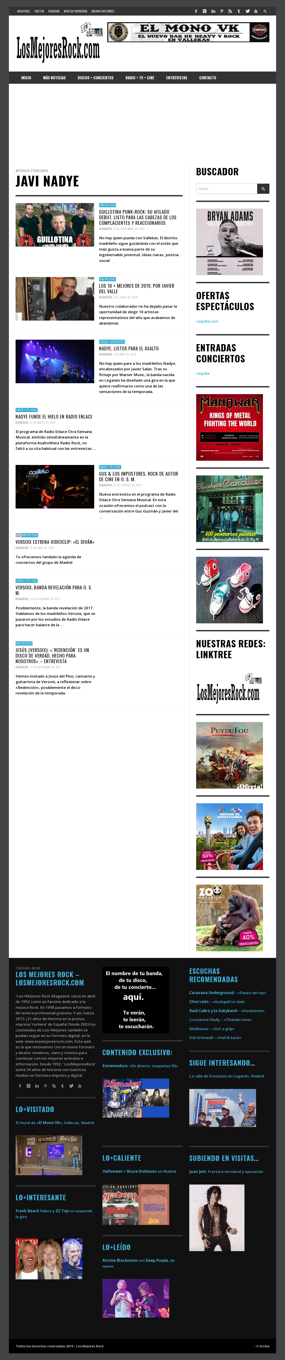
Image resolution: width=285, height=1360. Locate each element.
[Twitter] (247, 11)
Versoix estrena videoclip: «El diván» (55, 541)
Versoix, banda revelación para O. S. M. (54, 590)
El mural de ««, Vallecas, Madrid (55, 1122)
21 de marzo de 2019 (43, 422)
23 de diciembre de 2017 (45, 599)
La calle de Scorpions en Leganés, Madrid (227, 1076)
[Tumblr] (239, 11)
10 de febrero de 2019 (127, 485)
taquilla (203, 373)
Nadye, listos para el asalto (129, 348)
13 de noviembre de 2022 (129, 229)
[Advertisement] (142, 125)
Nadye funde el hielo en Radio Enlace (54, 416)
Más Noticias (107, 205)
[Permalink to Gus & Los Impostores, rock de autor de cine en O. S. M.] (55, 486)
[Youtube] (256, 11)
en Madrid (139, 1171)
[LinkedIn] (213, 11)
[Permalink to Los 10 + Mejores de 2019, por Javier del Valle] (55, 298)
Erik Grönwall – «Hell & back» (215, 1037)
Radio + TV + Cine (26, 410)
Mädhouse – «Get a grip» (212, 1028)
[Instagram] (204, 11)
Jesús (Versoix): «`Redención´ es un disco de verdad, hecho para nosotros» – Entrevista (52, 655)
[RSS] (230, 11)
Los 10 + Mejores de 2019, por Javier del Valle (136, 288)
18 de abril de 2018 (42, 547)
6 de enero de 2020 (126, 297)
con (123, 1260)
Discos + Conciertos (112, 341)
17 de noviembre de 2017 (45, 667)
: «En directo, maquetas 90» (140, 1065)
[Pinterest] (222, 11)
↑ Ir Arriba (261, 1346)
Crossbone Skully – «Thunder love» (220, 1019)
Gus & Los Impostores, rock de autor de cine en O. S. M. (138, 476)
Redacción (105, 229)
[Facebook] (196, 11)
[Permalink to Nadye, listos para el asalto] (55, 360)
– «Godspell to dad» (217, 1001)
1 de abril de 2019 (125, 354)
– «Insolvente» (227, 1010)
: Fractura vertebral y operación (226, 1171)
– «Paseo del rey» (227, 992)
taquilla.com (207, 321)
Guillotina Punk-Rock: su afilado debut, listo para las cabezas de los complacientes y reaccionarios (138, 217)
